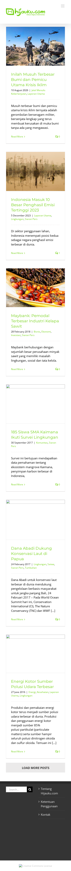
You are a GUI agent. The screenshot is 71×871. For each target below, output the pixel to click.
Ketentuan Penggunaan (49, 804)
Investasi (16, 335)
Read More (17, 136)
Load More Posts (35, 768)
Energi (32, 692)
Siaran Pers (31, 219)
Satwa (51, 564)
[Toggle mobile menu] (63, 6)
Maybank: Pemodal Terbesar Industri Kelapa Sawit (35, 321)
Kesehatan (43, 692)
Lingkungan (17, 219)
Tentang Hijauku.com (49, 791)
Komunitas (42, 442)
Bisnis (37, 331)
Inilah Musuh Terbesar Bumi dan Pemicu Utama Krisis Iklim (33, 79)
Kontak (45, 814)
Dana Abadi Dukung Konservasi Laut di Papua (31, 553)
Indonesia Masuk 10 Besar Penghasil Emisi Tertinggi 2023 (33, 204)
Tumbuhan (31, 567)
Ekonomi (46, 331)
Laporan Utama (36, 93)
